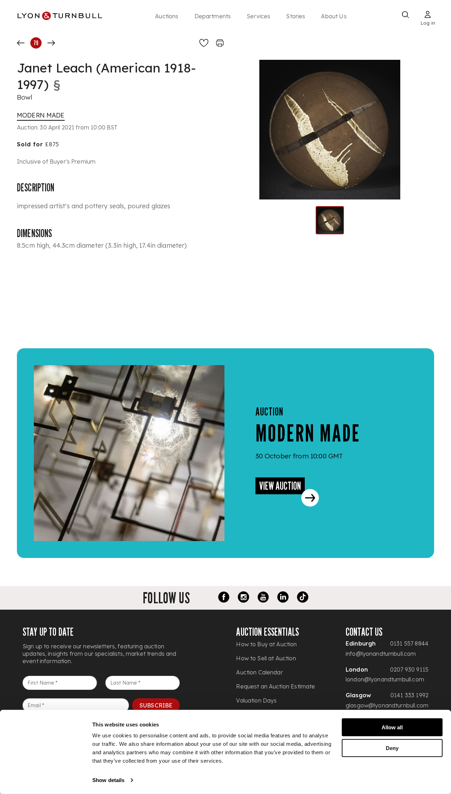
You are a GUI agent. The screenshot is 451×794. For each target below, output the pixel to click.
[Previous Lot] (21, 43)
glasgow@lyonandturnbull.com (387, 705)
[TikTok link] (302, 598)
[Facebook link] (223, 598)
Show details (108, 780)
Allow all (392, 727)
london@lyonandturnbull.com (385, 679)
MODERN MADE (41, 115)
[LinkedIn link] (283, 598)
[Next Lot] (51, 43)
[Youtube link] (263, 598)
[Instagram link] (243, 598)
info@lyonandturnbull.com (381, 653)
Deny (392, 748)
